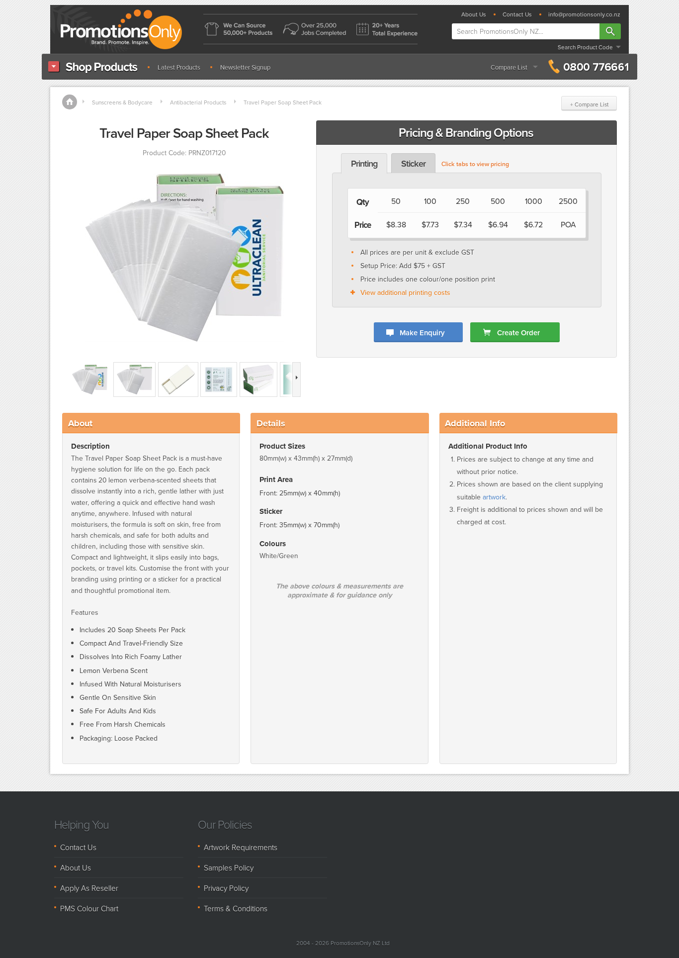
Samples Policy (229, 867)
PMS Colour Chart (89, 908)
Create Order (518, 332)
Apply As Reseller (89, 887)
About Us (473, 14)
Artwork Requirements (240, 847)
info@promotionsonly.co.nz (584, 14)
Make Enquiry (422, 332)
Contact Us (517, 14)
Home (69, 102)
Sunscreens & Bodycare (122, 102)
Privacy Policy (226, 887)
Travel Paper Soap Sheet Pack (283, 102)
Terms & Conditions (235, 908)
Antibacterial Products (198, 102)
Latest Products (179, 67)
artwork (494, 497)
